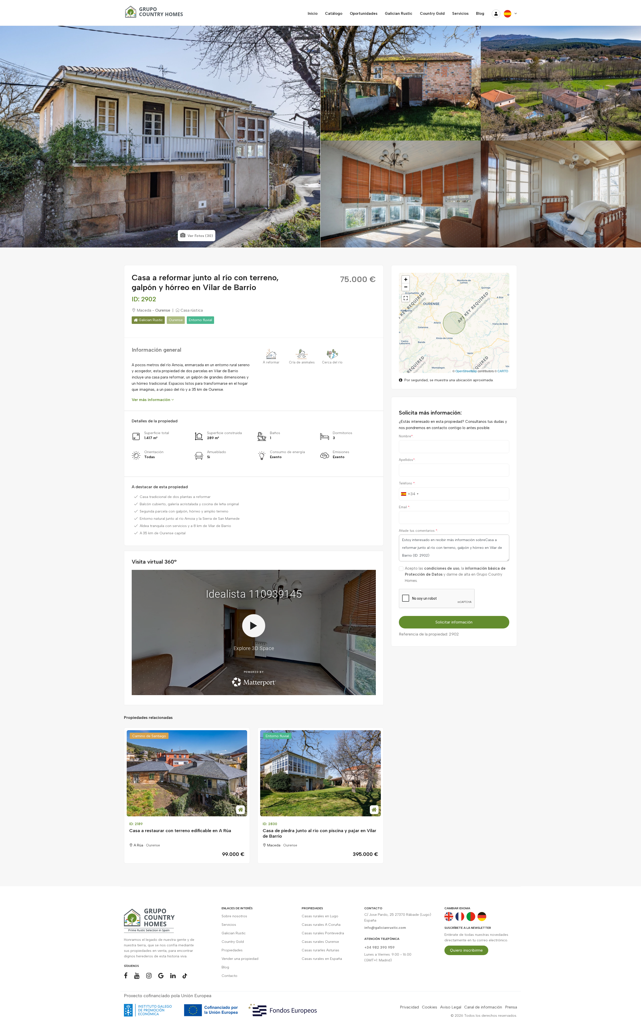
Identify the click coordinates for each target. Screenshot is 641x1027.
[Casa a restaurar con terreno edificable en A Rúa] (187, 773)
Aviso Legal (450, 1007)
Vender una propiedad (240, 959)
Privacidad (409, 1007)
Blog (225, 967)
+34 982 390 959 (379, 947)
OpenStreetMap (466, 371)
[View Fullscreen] (405, 298)
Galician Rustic (150, 320)
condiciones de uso (441, 568)
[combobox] (409, 494)
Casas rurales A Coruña (321, 925)
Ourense (162, 310)
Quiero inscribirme (466, 950)
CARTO (503, 371)
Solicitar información (453, 622)
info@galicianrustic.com (385, 928)
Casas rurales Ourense (320, 942)
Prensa (511, 1007)
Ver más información (151, 399)
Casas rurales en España (322, 959)
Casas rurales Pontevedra (323, 933)
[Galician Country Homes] (153, 14)
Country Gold (233, 942)
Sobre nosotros (234, 916)
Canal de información (483, 1007)
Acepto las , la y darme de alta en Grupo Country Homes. (455, 574)
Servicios (229, 925)
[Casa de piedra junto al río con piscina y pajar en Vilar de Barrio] (320, 773)
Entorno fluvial (200, 320)
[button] (405, 279)
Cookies (429, 1007)
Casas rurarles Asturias (320, 950)
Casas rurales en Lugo (320, 916)
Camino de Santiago (149, 736)
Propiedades (232, 950)
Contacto (229, 976)
